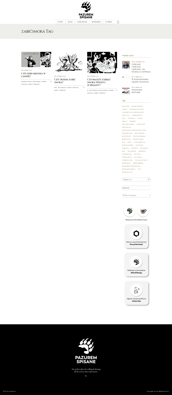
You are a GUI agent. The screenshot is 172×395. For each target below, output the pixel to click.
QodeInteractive (163, 391)
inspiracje (126, 127)
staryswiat (127, 157)
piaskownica (139, 142)
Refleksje (104, 90)
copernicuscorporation (133, 112)
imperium (141, 124)
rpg (123, 151)
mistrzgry (126, 136)
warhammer (138, 163)
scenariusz (127, 154)
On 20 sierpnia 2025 (138, 61)
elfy (124, 118)
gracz (124, 121)
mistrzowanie (140, 136)
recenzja (144, 148)
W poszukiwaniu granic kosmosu (140, 80)
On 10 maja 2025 (137, 87)
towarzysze (127, 160)
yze (139, 169)
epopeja (131, 118)
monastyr (126, 139)
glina (139, 118)
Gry (55, 87)
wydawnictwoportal (131, 166)
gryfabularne (128, 124)
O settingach (93, 90)
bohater (125, 106)
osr (123, 142)
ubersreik (126, 163)
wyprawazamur (128, 169)
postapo (139, 145)
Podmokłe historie (137, 91)
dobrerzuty (137, 115)
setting (137, 154)
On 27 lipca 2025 (137, 76)
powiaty (125, 148)
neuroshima (138, 139)
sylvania (138, 157)
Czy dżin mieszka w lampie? (33, 75)
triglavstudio (141, 160)
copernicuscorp (136, 109)
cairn (124, 109)
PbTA (130, 142)
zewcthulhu (127, 172)
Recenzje (37, 81)
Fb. (86, 376)
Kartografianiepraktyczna (134, 130)
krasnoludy (127, 133)
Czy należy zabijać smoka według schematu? (99, 82)
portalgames (128, 145)
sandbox (142, 151)
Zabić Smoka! (34, 84)
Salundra (132, 151)
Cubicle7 (126, 115)
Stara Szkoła (73, 87)
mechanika (139, 133)
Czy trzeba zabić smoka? (65, 81)
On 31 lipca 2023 (26, 70)
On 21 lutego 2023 (93, 76)
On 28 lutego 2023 (60, 76)
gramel (133, 121)
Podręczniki (26, 81)
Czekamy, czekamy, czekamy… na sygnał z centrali (141, 68)
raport (135, 148)
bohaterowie (137, 106)
